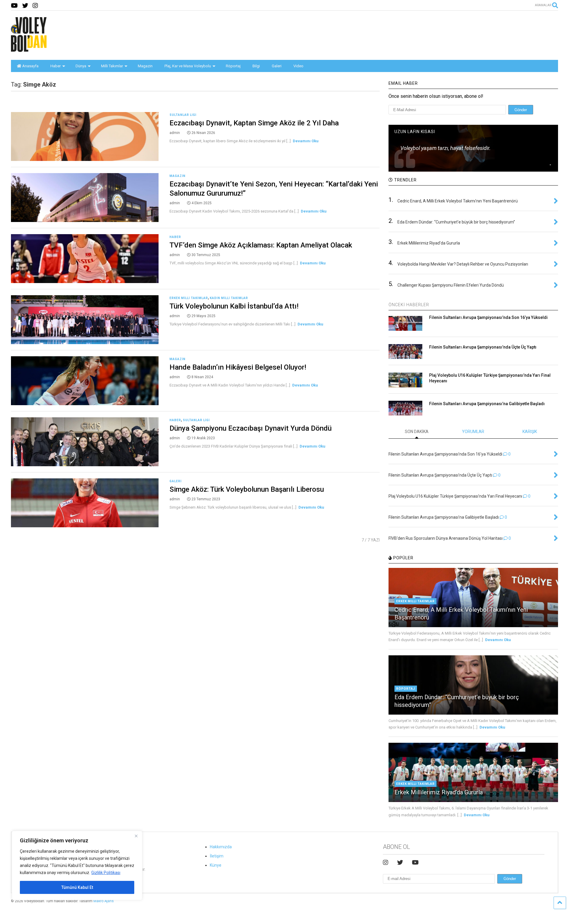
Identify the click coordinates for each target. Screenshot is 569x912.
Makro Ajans (103, 901)
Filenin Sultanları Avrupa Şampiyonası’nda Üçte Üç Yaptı (482, 347)
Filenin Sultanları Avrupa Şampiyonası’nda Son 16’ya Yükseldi (488, 317)
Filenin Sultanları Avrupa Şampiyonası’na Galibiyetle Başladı (487, 403)
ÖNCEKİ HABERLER (409, 304)
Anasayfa (30, 66)
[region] (77, 865)
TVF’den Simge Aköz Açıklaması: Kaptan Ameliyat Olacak (261, 245)
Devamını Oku (306, 141)
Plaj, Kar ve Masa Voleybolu (187, 66)
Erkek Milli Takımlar (189, 298)
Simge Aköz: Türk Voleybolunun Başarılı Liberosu (247, 489)
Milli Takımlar (112, 66)
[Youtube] (14, 6)
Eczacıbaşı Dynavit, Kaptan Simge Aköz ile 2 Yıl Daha (254, 123)
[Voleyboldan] (29, 49)
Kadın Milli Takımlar (229, 298)
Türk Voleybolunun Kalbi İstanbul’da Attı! (234, 306)
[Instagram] (35, 6)
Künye (215, 865)
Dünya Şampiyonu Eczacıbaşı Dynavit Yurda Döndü (251, 428)
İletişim (216, 856)
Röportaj (233, 66)
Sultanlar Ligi (183, 114)
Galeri (277, 66)
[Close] (136, 835)
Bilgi (256, 66)
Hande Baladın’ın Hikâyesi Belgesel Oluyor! (238, 367)
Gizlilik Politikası (105, 872)
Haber (55, 66)
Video (298, 66)
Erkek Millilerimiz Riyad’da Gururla (438, 792)
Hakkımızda (221, 846)
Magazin (145, 66)
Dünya (81, 66)
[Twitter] (25, 6)
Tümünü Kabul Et (77, 887)
